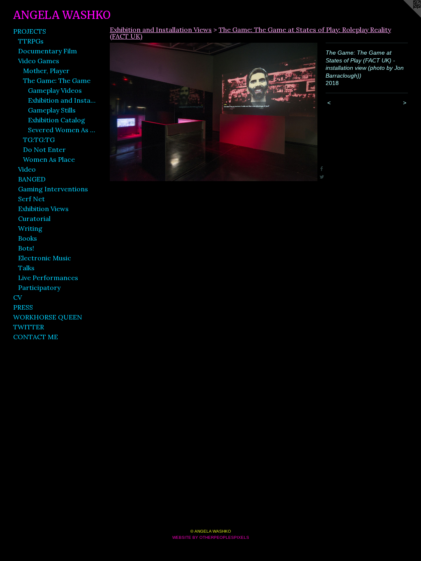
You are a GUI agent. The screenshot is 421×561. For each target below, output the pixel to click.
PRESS (23, 307)
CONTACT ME (35, 337)
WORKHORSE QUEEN (47, 317)
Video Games (38, 61)
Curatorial (34, 218)
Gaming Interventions (53, 189)
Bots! (26, 248)
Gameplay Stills (52, 110)
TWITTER (28, 327)
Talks (26, 268)
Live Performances (48, 278)
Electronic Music (44, 258)
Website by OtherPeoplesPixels (210, 537)
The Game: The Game (56, 80)
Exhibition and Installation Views (61, 100)
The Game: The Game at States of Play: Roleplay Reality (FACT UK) (250, 32)
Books (27, 238)
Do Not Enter (44, 149)
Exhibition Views (43, 209)
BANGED (32, 179)
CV (17, 297)
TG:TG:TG (39, 140)
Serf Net (31, 199)
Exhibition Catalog (56, 120)
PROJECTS (29, 31)
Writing (30, 228)
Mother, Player (46, 71)
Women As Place (49, 159)
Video (27, 169)
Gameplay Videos (55, 90)
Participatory (39, 287)
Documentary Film (47, 51)
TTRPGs (31, 41)
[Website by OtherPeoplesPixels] (404, 16)
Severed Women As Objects (61, 130)
